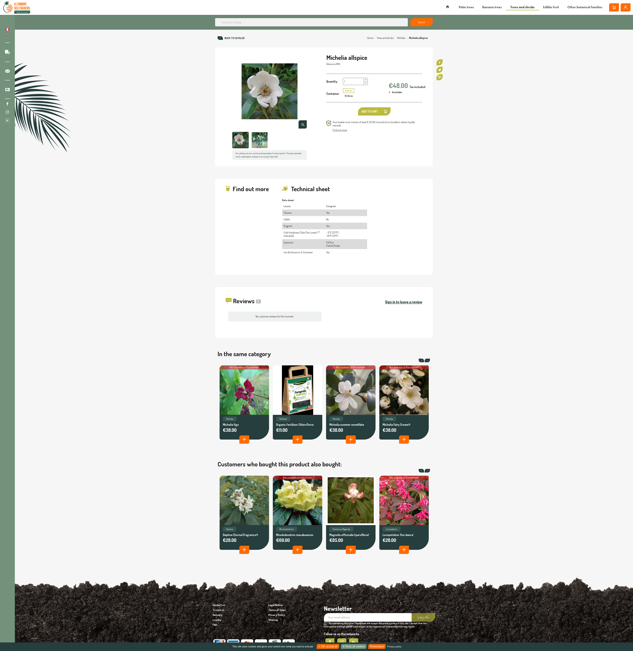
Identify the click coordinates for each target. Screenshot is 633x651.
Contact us (219, 605)
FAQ (215, 624)
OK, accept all (328, 646)
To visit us (218, 610)
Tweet (440, 70)
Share (440, 62)
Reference (330, 64)
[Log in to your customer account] (626, 7)
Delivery (217, 615)
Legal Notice (275, 605)
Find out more (340, 130)
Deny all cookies (355, 646)
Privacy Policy (276, 615)
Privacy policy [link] (394, 646)
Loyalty (217, 619)
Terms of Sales (277, 610)
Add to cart (370, 111)
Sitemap (273, 619)
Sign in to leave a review (403, 301)
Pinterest (440, 77)
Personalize (377, 646)
